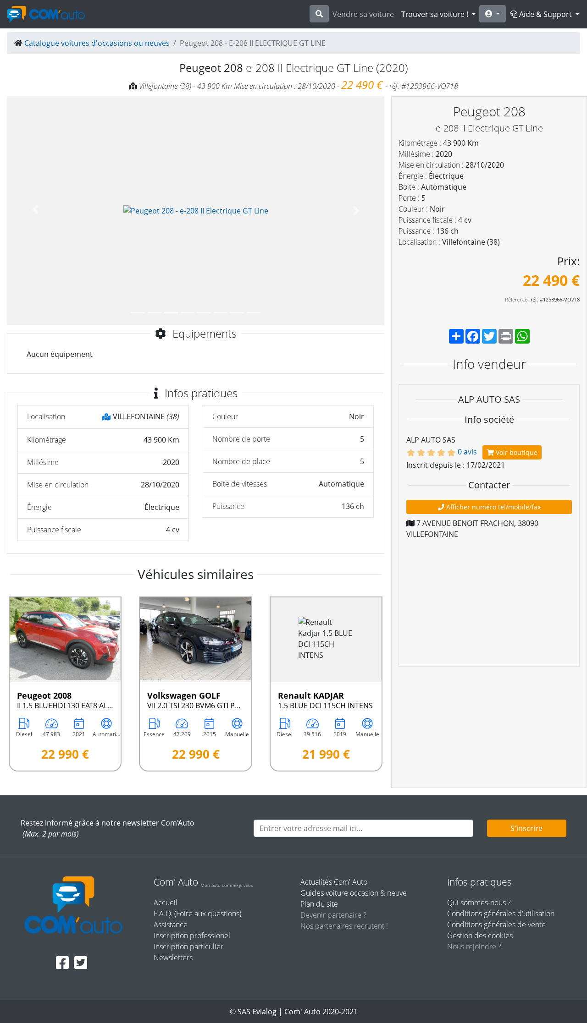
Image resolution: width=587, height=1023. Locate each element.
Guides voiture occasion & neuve (353, 893)
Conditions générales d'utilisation (500, 913)
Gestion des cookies (480, 935)
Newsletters (173, 957)
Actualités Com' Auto (333, 882)
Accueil (165, 902)
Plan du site (319, 904)
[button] (35, 210)
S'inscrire (526, 828)
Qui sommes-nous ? (479, 902)
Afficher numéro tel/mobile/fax (492, 507)
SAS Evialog (257, 1012)
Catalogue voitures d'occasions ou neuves (97, 43)
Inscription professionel (192, 935)
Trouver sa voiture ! (435, 14)
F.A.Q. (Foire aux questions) (197, 913)
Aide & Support (545, 14)
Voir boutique (515, 452)
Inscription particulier (188, 946)
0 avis (467, 452)
